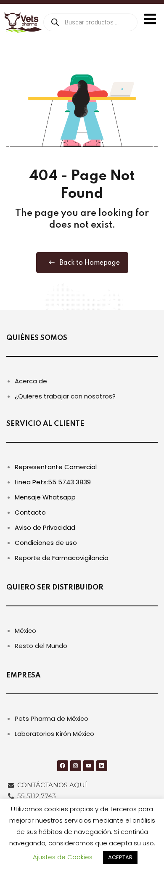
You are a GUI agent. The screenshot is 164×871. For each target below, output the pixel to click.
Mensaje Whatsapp (45, 497)
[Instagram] (75, 765)
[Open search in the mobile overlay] (90, 22)
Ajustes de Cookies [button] (63, 856)
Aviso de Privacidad (45, 527)
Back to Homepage (89, 263)
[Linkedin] (101, 765)
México (25, 630)
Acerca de (31, 381)
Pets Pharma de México (51, 718)
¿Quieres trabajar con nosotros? (65, 396)
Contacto (30, 512)
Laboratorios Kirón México (54, 733)
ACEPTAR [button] (120, 857)
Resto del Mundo (41, 645)
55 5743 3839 (69, 482)
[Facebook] (62, 765)
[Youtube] (88, 765)
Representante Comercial (56, 466)
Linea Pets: (31, 482)
